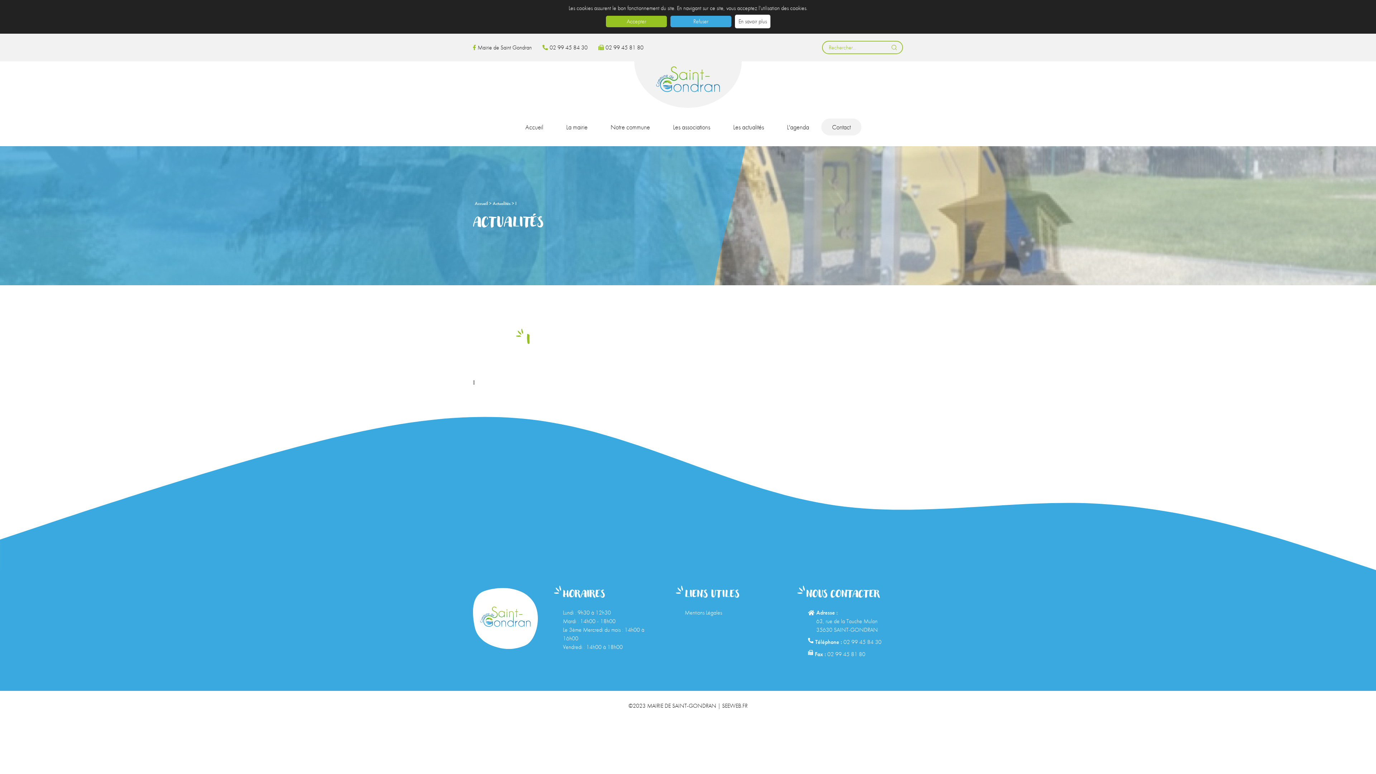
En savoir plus (753, 21)
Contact (841, 127)
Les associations (691, 127)
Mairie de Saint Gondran (505, 47)
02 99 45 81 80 (625, 47)
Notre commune (630, 127)
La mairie (577, 127)
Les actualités (748, 127)
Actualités (502, 203)
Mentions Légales (703, 612)
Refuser (700, 21)
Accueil (534, 127)
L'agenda (798, 127)
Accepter (636, 21)
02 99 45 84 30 (569, 47)
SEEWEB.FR (734, 706)
